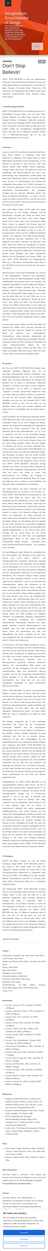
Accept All (24, 1233)
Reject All (24, 1246)
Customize (24, 1239)
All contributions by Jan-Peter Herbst (16, 1183)
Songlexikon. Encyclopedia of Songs (16, 18)
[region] (24, 1230)
